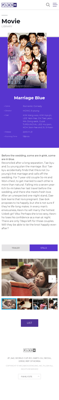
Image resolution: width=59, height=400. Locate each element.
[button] (52, 279)
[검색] (48, 5)
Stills (44, 248)
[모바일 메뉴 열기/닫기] (55, 4)
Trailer (16, 248)
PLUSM (9, 5)
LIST (29, 322)
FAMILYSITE (26, 376)
